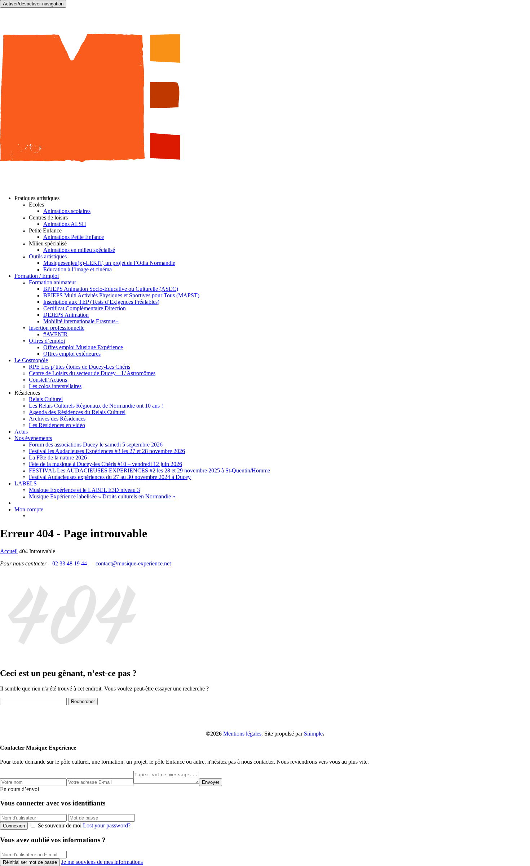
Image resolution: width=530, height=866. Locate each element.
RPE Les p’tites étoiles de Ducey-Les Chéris (79, 367)
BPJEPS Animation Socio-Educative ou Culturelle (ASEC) (110, 289)
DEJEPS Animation (66, 315)
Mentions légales (242, 733)
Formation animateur (52, 282)
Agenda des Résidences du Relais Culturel (77, 412)
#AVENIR (55, 334)
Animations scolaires (66, 211)
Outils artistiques (48, 256)
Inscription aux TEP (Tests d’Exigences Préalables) (101, 302)
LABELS (25, 483)
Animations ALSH (64, 224)
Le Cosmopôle (31, 360)
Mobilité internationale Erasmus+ (81, 321)
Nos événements (33, 438)
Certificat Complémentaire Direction (84, 308)
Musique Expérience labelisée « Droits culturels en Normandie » (102, 496)
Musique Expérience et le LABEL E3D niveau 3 (84, 490)
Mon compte (28, 509)
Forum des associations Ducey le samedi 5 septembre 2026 (96, 444)
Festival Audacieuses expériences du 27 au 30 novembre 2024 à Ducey (110, 477)
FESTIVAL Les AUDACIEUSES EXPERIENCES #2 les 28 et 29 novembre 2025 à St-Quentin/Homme (149, 470)
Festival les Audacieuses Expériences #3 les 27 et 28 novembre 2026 (107, 451)
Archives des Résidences (57, 419)
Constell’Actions (48, 380)
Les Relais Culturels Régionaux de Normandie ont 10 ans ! (96, 406)
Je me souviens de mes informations (102, 862)
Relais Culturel (46, 399)
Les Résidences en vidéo (57, 425)
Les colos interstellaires (55, 386)
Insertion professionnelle (56, 328)
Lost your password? (107, 825)
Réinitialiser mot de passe (30, 862)
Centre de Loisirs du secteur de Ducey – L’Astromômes (92, 373)
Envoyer (210, 782)
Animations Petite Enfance (73, 237)
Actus (21, 431)
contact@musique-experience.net (133, 563)
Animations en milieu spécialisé (79, 250)
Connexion (14, 826)
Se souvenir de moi (59, 825)
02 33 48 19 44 (69, 563)
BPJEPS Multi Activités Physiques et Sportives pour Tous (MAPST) (121, 295)
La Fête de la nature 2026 (58, 457)
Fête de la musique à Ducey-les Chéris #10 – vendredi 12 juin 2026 (105, 464)
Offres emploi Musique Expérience (83, 347)
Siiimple (313, 733)
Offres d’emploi (47, 341)
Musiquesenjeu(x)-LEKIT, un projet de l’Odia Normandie (109, 263)
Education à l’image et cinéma (77, 269)
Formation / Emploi (36, 276)
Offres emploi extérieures (72, 354)
